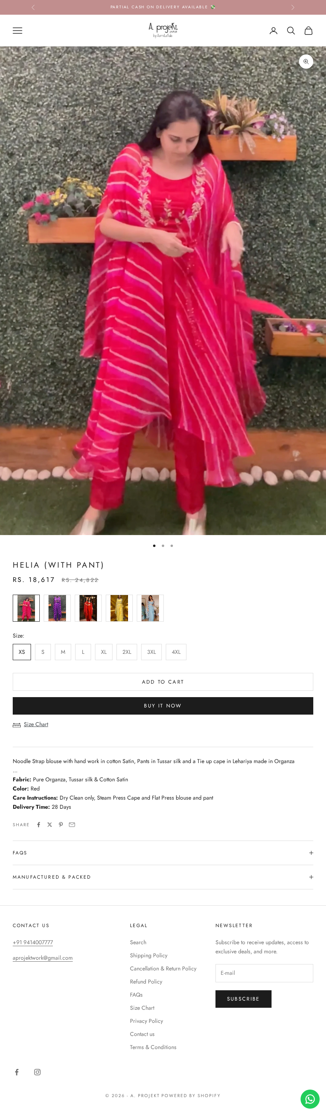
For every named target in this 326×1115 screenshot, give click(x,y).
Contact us (142, 1034)
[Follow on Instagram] (37, 1072)
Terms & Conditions (153, 1047)
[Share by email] (72, 824)
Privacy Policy (146, 1021)
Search (138, 942)
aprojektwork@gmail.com (43, 958)
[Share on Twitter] (50, 824)
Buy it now (163, 705)
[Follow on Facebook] (17, 1072)
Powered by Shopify (191, 1095)
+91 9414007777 (33, 942)
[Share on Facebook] (38, 824)
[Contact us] (310, 1099)
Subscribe (243, 999)
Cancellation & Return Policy (163, 968)
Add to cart (163, 682)
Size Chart (36, 724)
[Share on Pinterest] (61, 824)
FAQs (136, 995)
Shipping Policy (148, 955)
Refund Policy (146, 982)
